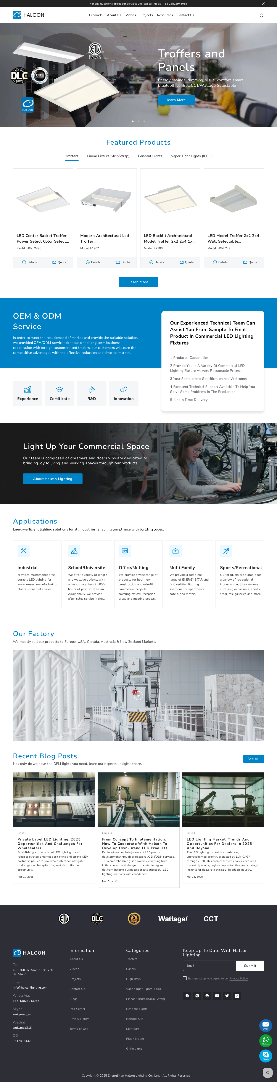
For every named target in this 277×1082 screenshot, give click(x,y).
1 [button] (133, 121)
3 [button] (144, 121)
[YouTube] (217, 996)
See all (254, 758)
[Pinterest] (207, 996)
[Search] (261, 15)
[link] (37, 574)
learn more (176, 101)
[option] (138, 75)
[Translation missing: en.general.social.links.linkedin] (237, 996)
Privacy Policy (239, 979)
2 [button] (138, 121)
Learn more (138, 283)
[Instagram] (197, 996)
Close (263, 4)
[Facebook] (187, 996)
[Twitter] (227, 996)
